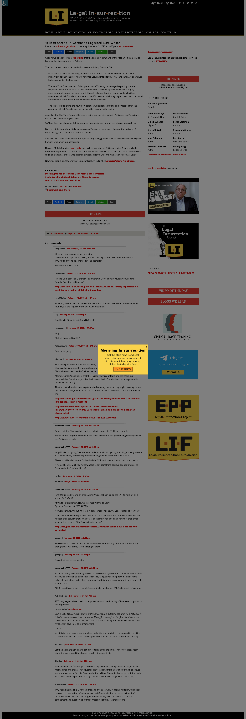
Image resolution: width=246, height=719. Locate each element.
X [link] (146, 346)
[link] (123, 347)
